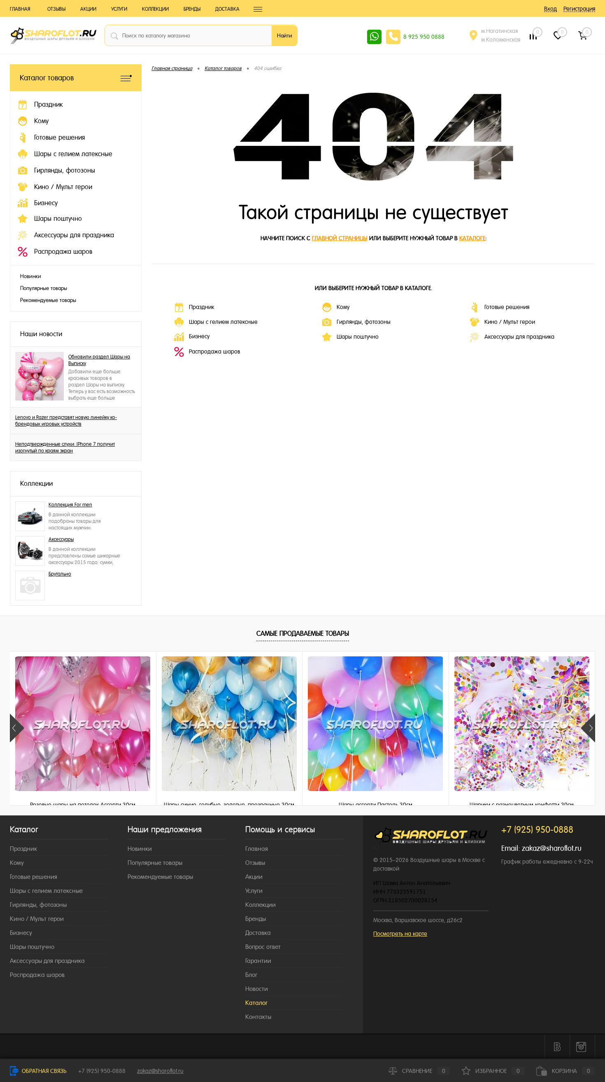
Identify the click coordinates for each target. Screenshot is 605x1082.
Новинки (30, 276)
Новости (256, 988)
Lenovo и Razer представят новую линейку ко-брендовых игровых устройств (66, 421)
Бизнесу (199, 336)
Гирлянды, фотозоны (364, 322)
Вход (550, 8)
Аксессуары (61, 539)
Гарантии (258, 960)
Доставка (227, 9)
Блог (251, 974)
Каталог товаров (47, 77)
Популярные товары (43, 288)
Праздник (201, 307)
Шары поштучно (358, 336)
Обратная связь (43, 1071)
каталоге (472, 238)
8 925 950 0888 (423, 36)
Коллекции (155, 9)
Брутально (60, 574)
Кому (343, 307)
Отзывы (56, 9)
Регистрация (579, 8)
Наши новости (41, 334)
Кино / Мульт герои (509, 322)
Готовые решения (506, 307)
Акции (88, 9)
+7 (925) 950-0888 (102, 1071)
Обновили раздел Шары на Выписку (99, 360)
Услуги (119, 9)
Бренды (192, 9)
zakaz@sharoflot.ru (552, 848)
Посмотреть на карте (400, 933)
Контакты (258, 1016)
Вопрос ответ (263, 946)
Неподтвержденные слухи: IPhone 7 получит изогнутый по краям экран (65, 447)
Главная (20, 9)
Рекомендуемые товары (48, 300)
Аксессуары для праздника (519, 336)
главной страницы (340, 238)
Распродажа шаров (214, 351)
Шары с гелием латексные (223, 322)
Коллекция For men (70, 505)
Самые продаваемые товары (302, 633)
